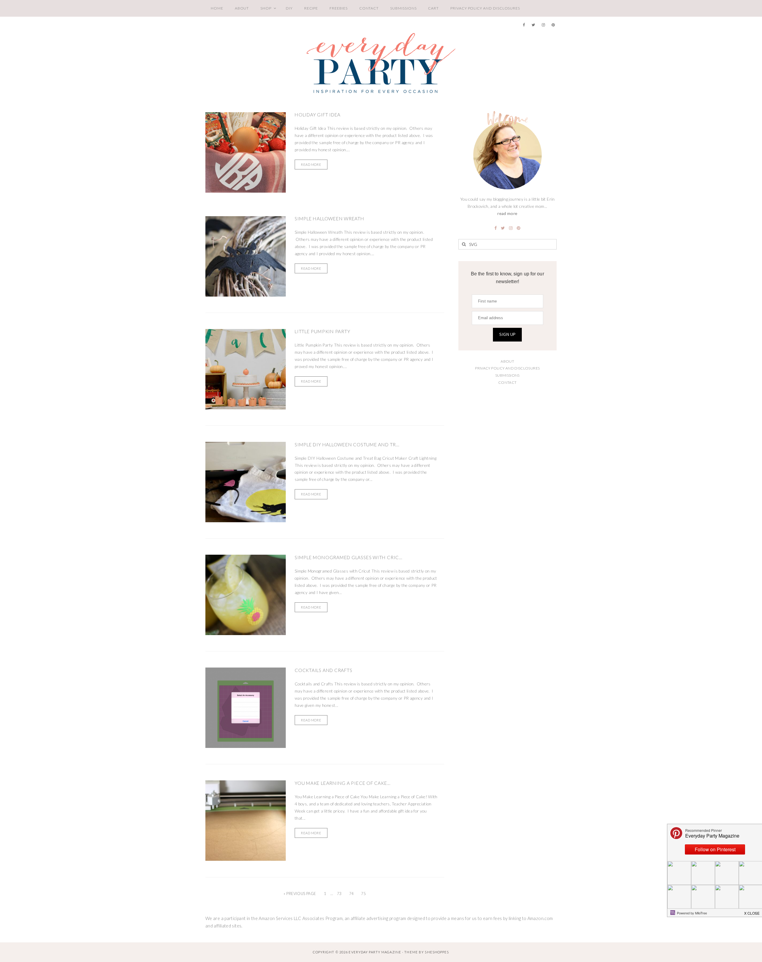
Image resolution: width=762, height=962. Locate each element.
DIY (289, 8)
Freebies (338, 8)
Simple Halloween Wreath (329, 218)
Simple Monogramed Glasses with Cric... (348, 557)
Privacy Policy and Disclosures (485, 8)
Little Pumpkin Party (322, 331)
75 (363, 893)
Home (217, 8)
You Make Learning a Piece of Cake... (343, 783)
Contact (369, 8)
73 (339, 893)
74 (351, 893)
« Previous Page (300, 893)
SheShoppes (437, 952)
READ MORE (311, 164)
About (242, 8)
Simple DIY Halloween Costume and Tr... (347, 444)
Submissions (403, 8)
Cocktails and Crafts (323, 670)
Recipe (311, 8)
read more (507, 213)
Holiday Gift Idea (318, 114)
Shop (265, 8)
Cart (433, 8)
